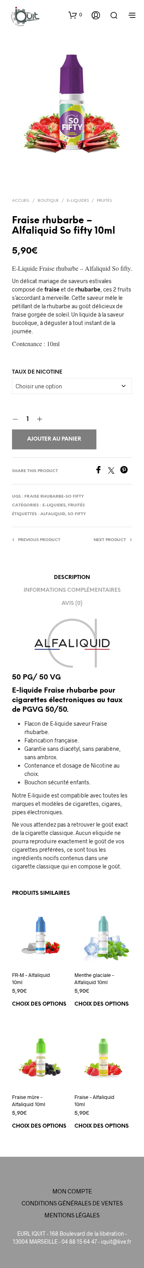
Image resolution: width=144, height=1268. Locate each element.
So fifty (77, 514)
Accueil (21, 201)
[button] (75, 15)
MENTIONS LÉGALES (72, 1215)
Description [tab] (72, 577)
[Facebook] (101, 471)
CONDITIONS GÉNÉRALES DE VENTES (72, 1203)
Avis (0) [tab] (72, 603)
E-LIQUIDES (78, 201)
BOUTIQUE (48, 201)
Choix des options (39, 1004)
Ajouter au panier (54, 439)
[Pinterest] (126, 471)
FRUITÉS (104, 201)
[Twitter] (114, 471)
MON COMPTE (72, 1191)
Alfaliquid (52, 514)
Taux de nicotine (37, 372)
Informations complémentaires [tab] (72, 590)
